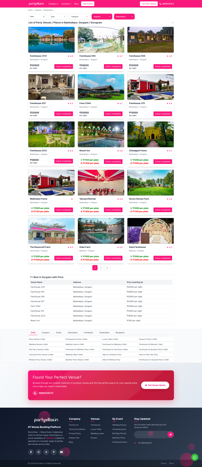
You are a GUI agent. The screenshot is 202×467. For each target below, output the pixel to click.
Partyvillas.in (39, 463)
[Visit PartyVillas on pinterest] (54, 452)
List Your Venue (149, 4)
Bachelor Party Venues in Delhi (77, 360)
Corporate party (119, 429)
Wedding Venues (119, 425)
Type (53, 17)
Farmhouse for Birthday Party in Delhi (80, 349)
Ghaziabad (72, 332)
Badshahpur (48, 10)
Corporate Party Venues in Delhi (41, 355)
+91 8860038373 (145, 443)
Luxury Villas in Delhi (110, 339)
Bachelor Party (118, 438)
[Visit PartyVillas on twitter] (46, 452)
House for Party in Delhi (148, 339)
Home (30, 10)
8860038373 (168, 4)
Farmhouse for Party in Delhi (76, 339)
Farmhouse (95, 425)
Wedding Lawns (97, 433)
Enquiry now (74, 438)
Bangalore (120, 332)
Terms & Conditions (77, 429)
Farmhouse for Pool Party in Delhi (115, 349)
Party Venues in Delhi (37, 339)
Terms (171, 463)
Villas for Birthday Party (111, 360)
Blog (76, 4)
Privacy (164, 463)
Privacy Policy (75, 433)
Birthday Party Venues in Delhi (40, 360)
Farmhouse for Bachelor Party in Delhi (153, 349)
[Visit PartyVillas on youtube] (61, 452)
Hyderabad (104, 332)
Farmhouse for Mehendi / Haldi (150, 344)
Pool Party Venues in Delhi (39, 349)
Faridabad (88, 332)
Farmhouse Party (119, 442)
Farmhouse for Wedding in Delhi (114, 344)
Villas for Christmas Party (111, 355)
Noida (58, 332)
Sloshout (50, 438)
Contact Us (73, 425)
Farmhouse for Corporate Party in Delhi (154, 360)
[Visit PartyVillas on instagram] (38, 452)
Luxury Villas (96, 429)
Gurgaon (38, 10)
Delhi (33, 332)
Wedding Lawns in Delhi (75, 344)
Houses (94, 438)
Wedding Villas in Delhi (74, 355)
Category (53, 4)
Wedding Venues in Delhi (38, 344)
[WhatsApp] (194, 457)
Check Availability (64, 66)
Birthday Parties (119, 433)
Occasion (65, 4)
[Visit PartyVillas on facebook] (31, 452)
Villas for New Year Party (148, 355)
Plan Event (87, 4)
